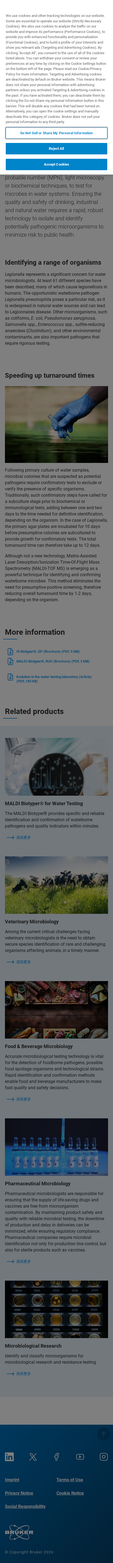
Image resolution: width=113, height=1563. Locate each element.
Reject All (56, 148)
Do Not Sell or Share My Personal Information (56, 133)
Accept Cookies (56, 164)
